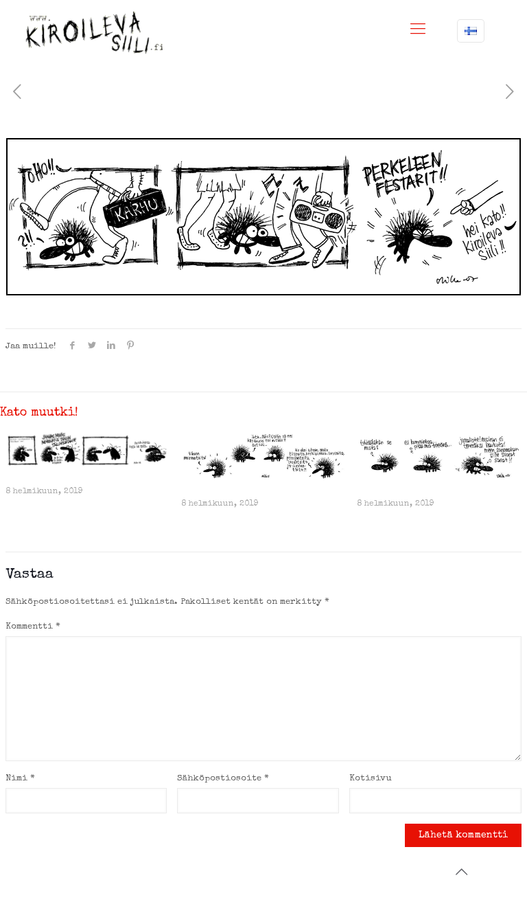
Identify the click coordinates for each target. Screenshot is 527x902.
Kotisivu (370, 778)
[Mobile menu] (418, 31)
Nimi (20, 778)
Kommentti (32, 626)
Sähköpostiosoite (223, 778)
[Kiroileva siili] (94, 32)
